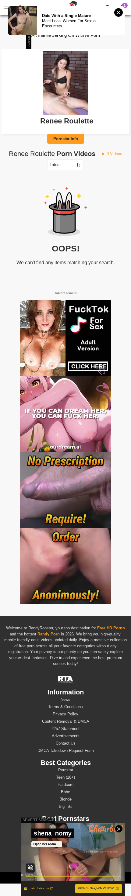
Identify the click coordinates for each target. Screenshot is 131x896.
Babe (65, 792)
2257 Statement (65, 728)
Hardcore (65, 784)
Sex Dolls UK (84, 878)
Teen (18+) (65, 777)
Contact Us (66, 743)
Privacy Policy (65, 714)
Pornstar (65, 770)
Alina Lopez (65, 833)
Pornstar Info (65, 139)
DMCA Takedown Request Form (65, 750)
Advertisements (66, 736)
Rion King (65, 840)
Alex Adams (65, 826)
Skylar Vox (65, 855)
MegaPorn (61, 878)
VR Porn (43, 878)
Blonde (65, 799)
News (65, 699)
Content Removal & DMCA (65, 721)
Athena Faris (65, 848)
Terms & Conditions (65, 706)
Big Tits (66, 806)
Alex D (66, 862)
